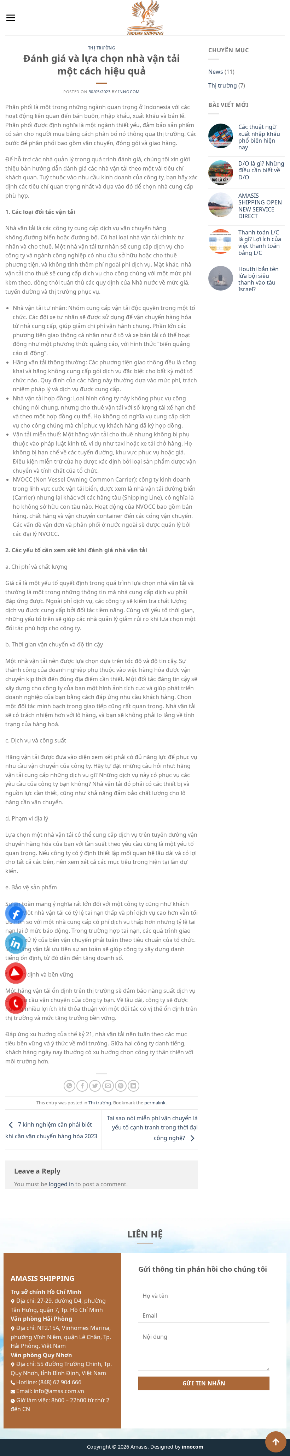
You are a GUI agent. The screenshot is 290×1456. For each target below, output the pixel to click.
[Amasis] (145, 17)
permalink (155, 1102)
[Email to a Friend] (108, 1086)
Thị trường (101, 47)
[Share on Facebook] (82, 1086)
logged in (61, 1184)
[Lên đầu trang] (275, 1441)
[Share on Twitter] (95, 1086)
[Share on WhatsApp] (69, 1086)
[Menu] (10, 18)
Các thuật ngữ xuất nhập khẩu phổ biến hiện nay (259, 137)
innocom (129, 91)
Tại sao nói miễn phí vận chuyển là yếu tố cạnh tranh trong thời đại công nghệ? (152, 1128)
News (215, 72)
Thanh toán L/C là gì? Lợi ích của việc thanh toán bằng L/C (259, 242)
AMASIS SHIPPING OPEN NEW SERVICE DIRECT (260, 206)
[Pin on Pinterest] (121, 1086)
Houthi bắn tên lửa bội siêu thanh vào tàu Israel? (258, 279)
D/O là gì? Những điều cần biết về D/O (261, 170)
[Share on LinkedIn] (133, 1086)
